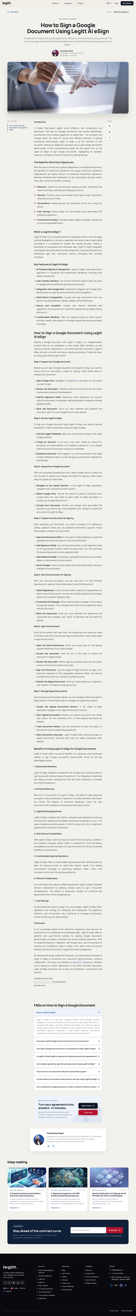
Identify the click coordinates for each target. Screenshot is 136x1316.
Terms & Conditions (92, 1277)
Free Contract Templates (47, 1295)
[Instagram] (9, 1282)
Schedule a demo (39, 985)
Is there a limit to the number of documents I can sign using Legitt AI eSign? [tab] (67, 1079)
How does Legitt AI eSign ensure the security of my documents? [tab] (62, 1041)
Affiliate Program (91, 1283)
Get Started (127, 3)
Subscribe (113, 1230)
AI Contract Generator (46, 1289)
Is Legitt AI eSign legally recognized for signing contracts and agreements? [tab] (66, 1056)
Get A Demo (66, 1273)
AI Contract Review (45, 1292)
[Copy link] (109, 137)
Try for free (88, 1112)
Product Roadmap (68, 1286)
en (109, 3)
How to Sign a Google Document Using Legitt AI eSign (18, 128)
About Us (89, 1270)
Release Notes (67, 1289)
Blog (63, 1270)
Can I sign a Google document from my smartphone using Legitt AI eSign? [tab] (66, 1049)
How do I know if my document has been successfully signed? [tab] (61, 1071)
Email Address (59, 981)
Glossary (65, 1280)
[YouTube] (22, 1282)
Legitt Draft (42, 1298)
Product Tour (66, 1283)
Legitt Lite (42, 1279)
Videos (64, 1277)
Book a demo (86, 1106)
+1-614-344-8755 (117, 1273)
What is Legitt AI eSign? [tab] (46, 1012)
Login (116, 3)
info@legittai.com (117, 1270)
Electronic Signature (45, 1276)
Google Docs (73, 380)
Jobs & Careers (91, 1280)
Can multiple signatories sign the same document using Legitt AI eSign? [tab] (65, 1064)
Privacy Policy (117, 1236)
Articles (109, 12)
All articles (14, 12)
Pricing (80, 3)
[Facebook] (5, 1282)
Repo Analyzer (43, 1285)
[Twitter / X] (53, 1146)
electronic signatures (83, 962)
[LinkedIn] (48, 1146)
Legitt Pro (42, 1282)
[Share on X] (109, 126)
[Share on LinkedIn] (109, 132)
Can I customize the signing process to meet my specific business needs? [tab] (66, 1087)
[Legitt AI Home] (23, 3)
